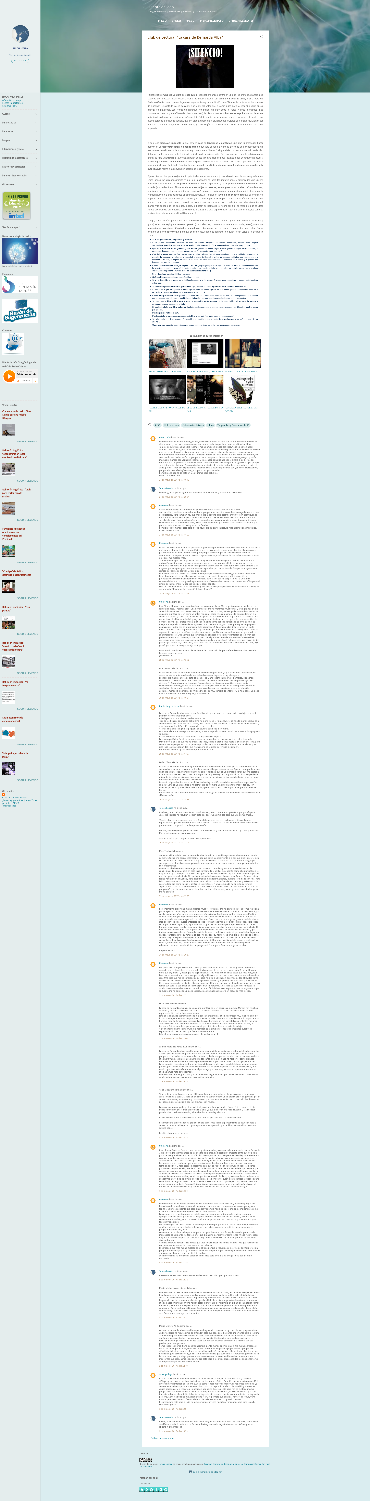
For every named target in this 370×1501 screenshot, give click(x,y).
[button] (261, 37)
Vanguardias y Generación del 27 (233, 425)
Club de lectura (171, 425)
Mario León (165, 437)
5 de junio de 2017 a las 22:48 (173, 1366)
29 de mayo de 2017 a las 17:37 (174, 754)
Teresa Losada (166, 488)
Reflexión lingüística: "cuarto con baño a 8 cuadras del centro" (13, 646)
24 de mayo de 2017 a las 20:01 (174, 497)
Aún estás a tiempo (12, 100)
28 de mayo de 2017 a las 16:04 (174, 698)
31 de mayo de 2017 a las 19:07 (174, 896)
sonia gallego (165, 1374)
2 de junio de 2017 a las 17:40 (173, 1038)
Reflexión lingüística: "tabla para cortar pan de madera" (16, 493)
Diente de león (161, 7)
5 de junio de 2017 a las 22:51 (173, 1409)
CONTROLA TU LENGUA (14, 797)
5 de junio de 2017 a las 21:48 (173, 1262)
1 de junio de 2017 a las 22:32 (173, 995)
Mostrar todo (9, 805)
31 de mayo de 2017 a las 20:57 (174, 954)
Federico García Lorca (193, 425)
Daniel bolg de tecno (169, 706)
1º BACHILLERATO (211, 20)
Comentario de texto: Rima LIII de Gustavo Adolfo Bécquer (16, 415)
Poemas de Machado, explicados (205, 371)
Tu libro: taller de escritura (241, 371)
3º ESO (176, 20)
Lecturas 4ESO (9, 105)
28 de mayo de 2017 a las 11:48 (174, 593)
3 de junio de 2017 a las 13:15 (173, 1137)
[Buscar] (267, 7)
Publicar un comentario (162, 1438)
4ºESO (157, 425)
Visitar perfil (20, 61)
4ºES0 (190, 20)
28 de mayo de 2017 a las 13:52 (174, 660)
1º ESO (162, 20)
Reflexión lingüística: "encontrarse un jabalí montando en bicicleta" (14, 454)
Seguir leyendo (27, 441)
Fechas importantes (12, 103)
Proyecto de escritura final (165, 371)
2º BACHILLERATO (241, 20)
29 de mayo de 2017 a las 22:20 (174, 842)
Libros (210, 425)
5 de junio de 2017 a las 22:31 (173, 1317)
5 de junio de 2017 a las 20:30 (173, 1191)
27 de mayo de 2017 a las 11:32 (174, 534)
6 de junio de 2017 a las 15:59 (173, 1431)
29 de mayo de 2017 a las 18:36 (174, 799)
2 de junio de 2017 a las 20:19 (173, 1081)
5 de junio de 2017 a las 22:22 (173, 1279)
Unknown (164, 505)
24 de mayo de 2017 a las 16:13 (174, 480)
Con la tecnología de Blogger (207, 1472)
